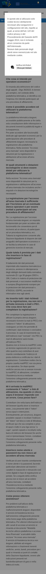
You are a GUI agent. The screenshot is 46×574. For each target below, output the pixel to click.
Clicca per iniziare (24, 68)
